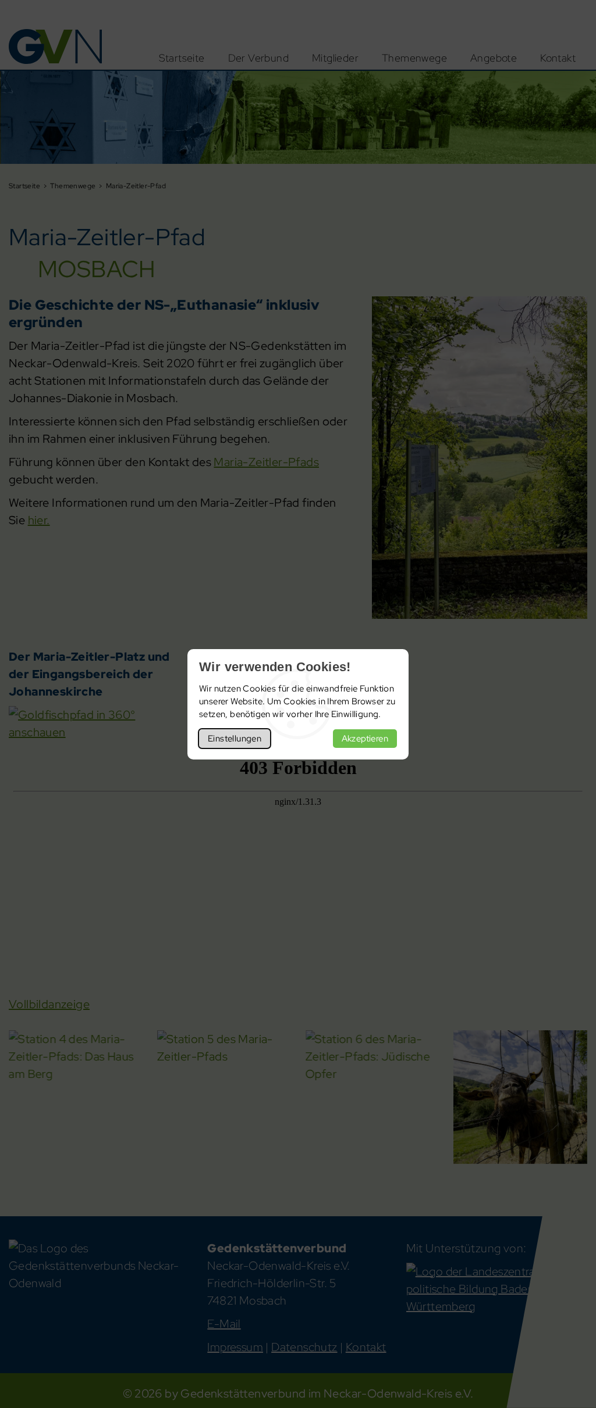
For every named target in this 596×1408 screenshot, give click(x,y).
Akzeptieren (365, 738)
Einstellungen (234, 738)
